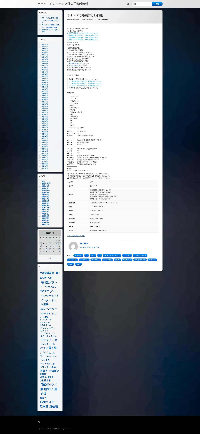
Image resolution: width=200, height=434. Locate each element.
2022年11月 (45, 129)
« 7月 (50, 258)
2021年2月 (45, 169)
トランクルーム (47, 344)
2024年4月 (45, 97)
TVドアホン (127, 255)
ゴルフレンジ (44, 331)
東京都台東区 (45, 192)
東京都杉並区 (45, 204)
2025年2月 (45, 78)
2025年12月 (45, 60)
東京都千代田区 (46, 190)
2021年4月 (45, 165)
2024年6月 (45, 93)
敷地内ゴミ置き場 (140, 260)
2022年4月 (45, 142)
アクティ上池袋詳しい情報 (49, 27)
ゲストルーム (45, 325)
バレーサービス (43, 351)
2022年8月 (45, 135)
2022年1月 (45, 148)
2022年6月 (45, 138)
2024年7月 (45, 92)
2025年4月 (45, 75)
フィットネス (45, 356)
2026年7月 (45, 46)
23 (59, 249)
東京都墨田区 (45, 196)
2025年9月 (45, 65)
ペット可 (45, 359)
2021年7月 (45, 159)
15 (56, 246)
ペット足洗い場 (47, 363)
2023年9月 (45, 110)
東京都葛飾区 (45, 220)
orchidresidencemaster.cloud (89, 247)
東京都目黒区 (45, 215)
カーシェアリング (45, 320)
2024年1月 (45, 103)
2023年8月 (45, 112)
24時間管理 (78, 255)
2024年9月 (45, 88)
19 (46, 249)
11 (43, 246)
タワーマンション (49, 336)
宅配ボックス (127, 260)
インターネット (50, 295)
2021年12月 (45, 150)
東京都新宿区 (45, 202)
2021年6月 (45, 161)
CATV (93, 255)
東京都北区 (45, 188)
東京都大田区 (45, 198)
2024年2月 (45, 101)
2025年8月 (45, 67)
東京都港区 (45, 213)
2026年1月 (45, 58)
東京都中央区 (45, 185)
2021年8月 (45, 157)
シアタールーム (45, 333)
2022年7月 (45, 137)
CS (99, 255)
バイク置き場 (107, 260)
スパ (53, 333)
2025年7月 (45, 69)
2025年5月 (45, 73)
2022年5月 (45, 140)
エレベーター (72, 260)
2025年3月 (45, 76)
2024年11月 (45, 84)
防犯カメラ (152, 260)
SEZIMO (99, 19)
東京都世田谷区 (46, 183)
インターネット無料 (140, 255)
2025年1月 (45, 80)
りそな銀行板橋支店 (73, 65)
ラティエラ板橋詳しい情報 (76, 236)
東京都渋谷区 (45, 211)
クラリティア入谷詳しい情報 (50, 18)
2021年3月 (45, 167)
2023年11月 (45, 107)
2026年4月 (45, 52)
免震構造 (53, 367)
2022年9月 (45, 133)
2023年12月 (45, 105)
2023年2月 (45, 123)
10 (40, 246)
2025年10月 (45, 63)
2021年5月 (45, 163)
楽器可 (43, 398)
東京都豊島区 (45, 222)
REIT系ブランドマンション (112, 255)
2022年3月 (45, 144)
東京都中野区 (45, 187)
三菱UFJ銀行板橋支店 (74, 63)
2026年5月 (45, 50)
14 (53, 246)
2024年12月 (45, 82)
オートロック (84, 260)
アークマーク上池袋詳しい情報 (50, 25)
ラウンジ (44, 367)
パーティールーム (47, 353)
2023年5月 (45, 118)
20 (50, 249)
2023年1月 (45, 125)
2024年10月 (45, 86)
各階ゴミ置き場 (46, 377)
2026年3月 (45, 54)
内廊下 (117, 260)
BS (86, 255)
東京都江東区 (45, 209)
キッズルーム (45, 322)
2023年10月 (45, 108)
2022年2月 (45, 146)
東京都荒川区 (45, 219)
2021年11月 (45, 152)
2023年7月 (45, 114)
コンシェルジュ (47, 328)
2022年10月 (45, 131)
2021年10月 (45, 154)
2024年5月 (45, 95)
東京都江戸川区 (46, 207)
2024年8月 (45, 90)
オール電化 (44, 317)
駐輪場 (78, 264)
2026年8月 (45, 45)
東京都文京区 (45, 200)
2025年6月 (45, 71)
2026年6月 (45, 48)
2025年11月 (45, 61)
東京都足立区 (45, 224)
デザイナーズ (96, 260)
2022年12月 (45, 127)
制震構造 (43, 374)
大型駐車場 (45, 380)
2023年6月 (45, 116)
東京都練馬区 (45, 217)
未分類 (43, 181)
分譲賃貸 (54, 370)
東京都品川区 (45, 194)
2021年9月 (45, 155)
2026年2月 (45, 56)
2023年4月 (45, 120)
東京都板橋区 (105, 19)
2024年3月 (45, 99)
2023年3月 (45, 122)
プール (54, 356)
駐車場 (70, 264)
